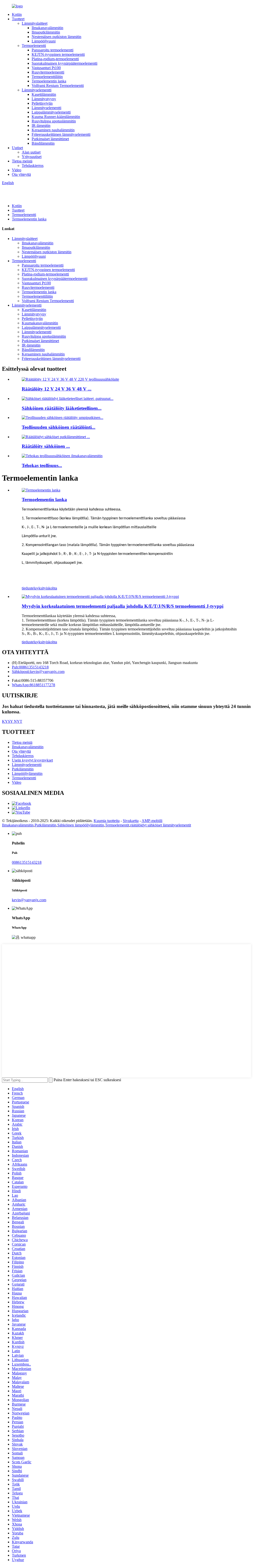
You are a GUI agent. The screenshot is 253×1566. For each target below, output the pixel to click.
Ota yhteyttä (21, 174)
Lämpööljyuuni (44, 41)
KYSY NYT (12, 721)
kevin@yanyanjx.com (29, 900)
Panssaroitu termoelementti (52, 50)
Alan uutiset (31, 152)
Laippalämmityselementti (51, 112)
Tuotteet (18, 19)
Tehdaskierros (32, 165)
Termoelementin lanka (49, 81)
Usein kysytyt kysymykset (32, 760)
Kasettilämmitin (44, 94)
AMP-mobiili (152, 821)
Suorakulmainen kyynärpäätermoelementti (64, 63)
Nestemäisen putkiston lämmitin (56, 37)
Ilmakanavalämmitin (47, 28)
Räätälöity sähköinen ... (46, 446)
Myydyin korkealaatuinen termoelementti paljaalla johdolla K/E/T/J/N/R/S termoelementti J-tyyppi (122, 606)
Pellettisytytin (42, 103)
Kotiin (17, 14)
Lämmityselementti (36, 90)
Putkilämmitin (23, 769)
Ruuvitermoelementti (48, 72)
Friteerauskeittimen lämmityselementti (61, 134)
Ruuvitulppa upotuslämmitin (54, 121)
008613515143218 (27, 862)
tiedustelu (29, 588)
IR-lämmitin (41, 125)
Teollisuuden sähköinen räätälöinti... (58, 427)
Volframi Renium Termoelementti (58, 85)
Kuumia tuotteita (107, 821)
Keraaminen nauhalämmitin (53, 130)
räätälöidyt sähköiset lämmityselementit (160, 825)
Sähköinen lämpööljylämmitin (80, 825)
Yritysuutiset (32, 157)
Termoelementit (117, 825)
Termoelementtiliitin (47, 77)
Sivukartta (131, 821)
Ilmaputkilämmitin (46, 32)
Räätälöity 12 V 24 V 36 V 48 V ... (56, 389)
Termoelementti (34, 45)
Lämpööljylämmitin (27, 773)
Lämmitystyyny (44, 99)
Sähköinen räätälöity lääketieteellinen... (62, 408)
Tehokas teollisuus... (42, 465)
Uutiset (17, 148)
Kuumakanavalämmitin (40, 323)
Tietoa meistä (22, 161)
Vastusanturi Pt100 (46, 68)
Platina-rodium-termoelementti (55, 59)
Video (16, 170)
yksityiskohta (47, 588)
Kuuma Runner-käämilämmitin (56, 117)
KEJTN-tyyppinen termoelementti (58, 54)
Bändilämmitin (43, 143)
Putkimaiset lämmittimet (50, 139)
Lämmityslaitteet (34, 23)
